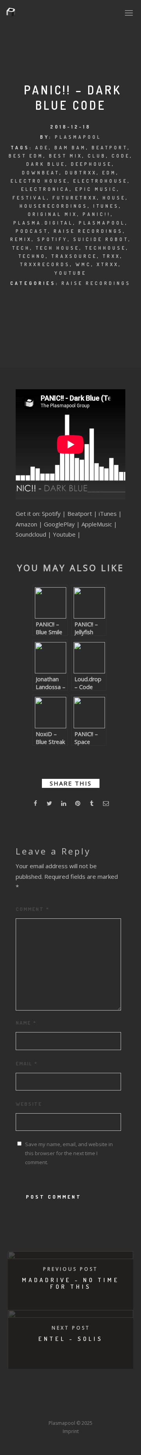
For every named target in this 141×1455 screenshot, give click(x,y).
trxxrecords (45, 264)
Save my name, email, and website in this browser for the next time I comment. (69, 1153)
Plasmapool (78, 137)
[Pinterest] (119, 1397)
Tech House (58, 248)
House (114, 198)
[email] (106, 804)
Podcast (32, 231)
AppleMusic (96, 524)
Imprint (71, 1431)
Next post (71, 1327)
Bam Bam (70, 148)
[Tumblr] (46, 1397)
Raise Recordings (88, 231)
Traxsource (74, 256)
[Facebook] (17, 1397)
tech (21, 248)
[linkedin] (63, 804)
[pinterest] (77, 804)
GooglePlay (59, 524)
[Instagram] (61, 1397)
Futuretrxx (74, 198)
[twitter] (49, 804)
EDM (109, 173)
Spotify (52, 239)
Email (27, 1063)
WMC (83, 264)
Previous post (70, 1269)
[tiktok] (17, 1408)
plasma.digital (43, 223)
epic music (96, 189)
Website (29, 1104)
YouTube (70, 273)
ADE (42, 148)
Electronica (45, 189)
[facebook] (35, 804)
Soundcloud (31, 534)
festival (30, 198)
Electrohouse (100, 181)
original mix (52, 214)
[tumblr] (92, 804)
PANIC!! (97, 214)
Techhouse (105, 248)
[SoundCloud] (104, 1397)
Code (121, 156)
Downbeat (41, 173)
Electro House (39, 181)
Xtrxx (108, 264)
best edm (26, 156)
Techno (32, 256)
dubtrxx (81, 173)
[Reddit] (90, 1397)
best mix (65, 156)
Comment (32, 909)
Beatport (110, 148)
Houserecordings (54, 206)
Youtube (64, 534)
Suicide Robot (100, 239)
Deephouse (91, 164)
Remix (21, 239)
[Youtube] (75, 1397)
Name (26, 1023)
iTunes (106, 206)
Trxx (111, 256)
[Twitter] (32, 1397)
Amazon (26, 524)
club (97, 156)
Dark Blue (45, 164)
